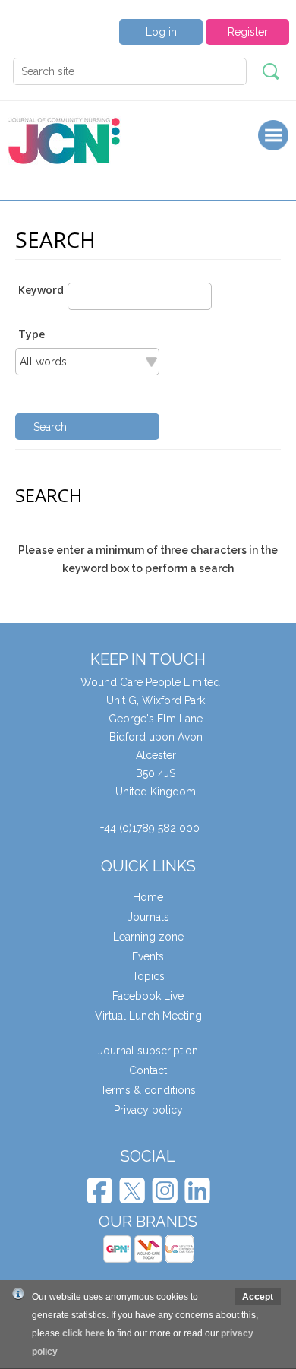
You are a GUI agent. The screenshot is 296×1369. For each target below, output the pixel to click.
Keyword (41, 290)
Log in (161, 32)
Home (148, 897)
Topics (148, 976)
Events (148, 956)
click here (83, 1333)
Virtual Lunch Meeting (148, 1016)
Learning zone (148, 937)
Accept (257, 1297)
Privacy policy (148, 1110)
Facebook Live (148, 996)
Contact (148, 1070)
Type (31, 334)
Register (248, 32)
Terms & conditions (148, 1090)
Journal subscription (148, 1051)
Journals (148, 917)
